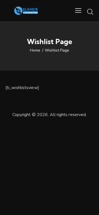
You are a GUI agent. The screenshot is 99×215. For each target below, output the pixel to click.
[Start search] (90, 11)
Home (35, 50)
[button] (78, 10)
